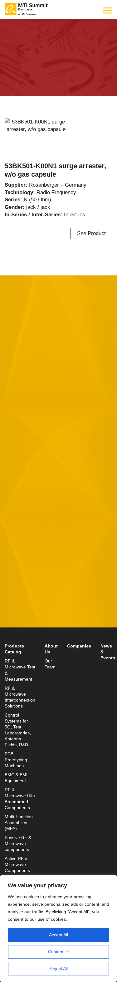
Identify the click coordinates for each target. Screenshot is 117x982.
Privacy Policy (91, 538)
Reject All (59, 968)
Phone (12, 439)
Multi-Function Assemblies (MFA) (19, 822)
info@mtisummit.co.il (29, 633)
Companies (79, 646)
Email (12, 410)
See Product (91, 233)
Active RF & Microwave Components (17, 864)
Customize (58, 951)
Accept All (58, 934)
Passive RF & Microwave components (18, 843)
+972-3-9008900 (33, 618)
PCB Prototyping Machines (16, 760)
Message (15, 468)
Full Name (17, 381)
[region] (58, 928)
